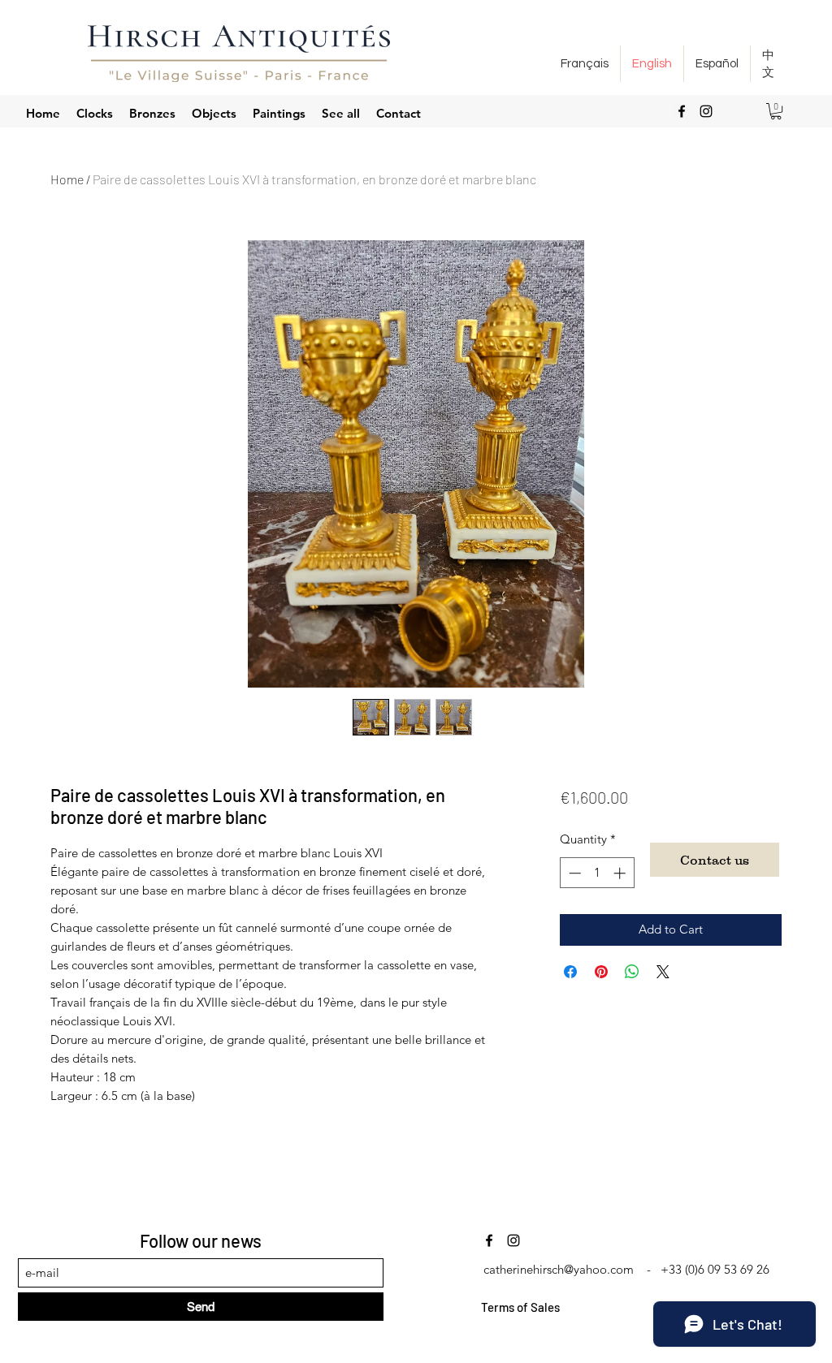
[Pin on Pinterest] (601, 971)
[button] (776, 111)
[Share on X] (663, 971)
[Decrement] (573, 873)
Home (67, 179)
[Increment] (621, 873)
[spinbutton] (596, 873)
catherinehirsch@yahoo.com (558, 1269)
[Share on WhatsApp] (632, 971)
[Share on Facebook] (570, 971)
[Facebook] (682, 111)
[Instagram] (706, 111)
